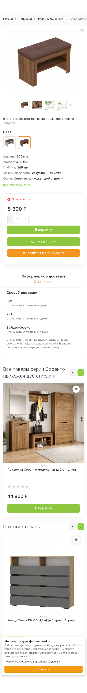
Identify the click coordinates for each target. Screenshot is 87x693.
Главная (8, 19)
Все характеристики (17, 185)
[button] (70, 105)
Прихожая (25, 19)
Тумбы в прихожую (51, 19)
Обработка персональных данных (39, 661)
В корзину (43, 230)
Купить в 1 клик (43, 241)
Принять (43, 669)
